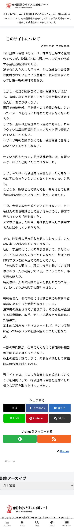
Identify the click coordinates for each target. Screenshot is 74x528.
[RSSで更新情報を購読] (54, 439)
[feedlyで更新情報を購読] (20, 439)
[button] (60, 418)
